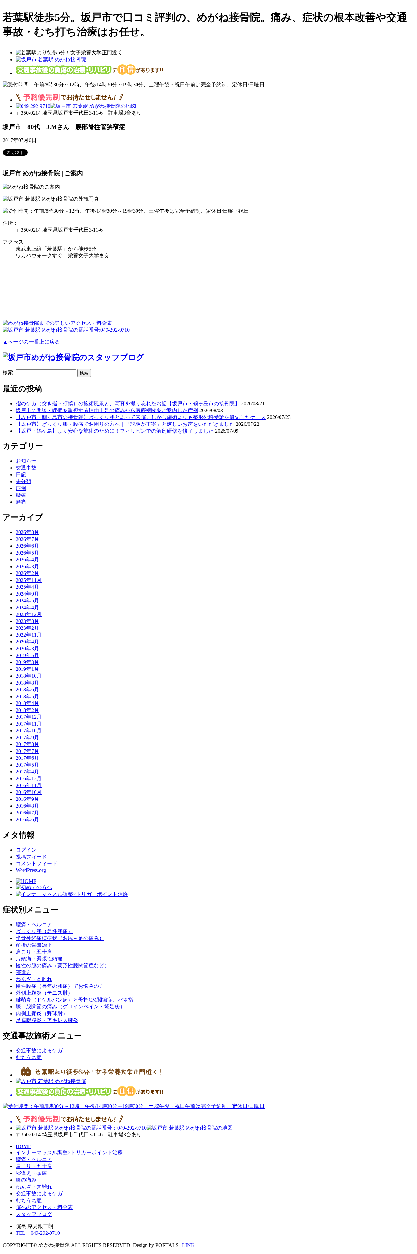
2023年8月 (27, 621)
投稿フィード (31, 856)
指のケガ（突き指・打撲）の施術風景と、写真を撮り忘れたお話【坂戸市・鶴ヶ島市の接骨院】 (128, 403)
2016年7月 (27, 812)
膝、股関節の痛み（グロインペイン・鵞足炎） (70, 1006)
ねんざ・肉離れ (34, 979)
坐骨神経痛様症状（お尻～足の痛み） (60, 938)
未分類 (23, 481)
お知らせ (26, 461)
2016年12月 (29, 778)
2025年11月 (29, 580)
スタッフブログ (34, 1214)
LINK (188, 1245)
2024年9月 (27, 594)
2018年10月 (29, 676)
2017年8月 (27, 744)
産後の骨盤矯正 (34, 945)
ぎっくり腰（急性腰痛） (44, 931)
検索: (8, 372)
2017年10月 (29, 730)
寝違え (23, 972)
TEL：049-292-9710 (38, 1233)
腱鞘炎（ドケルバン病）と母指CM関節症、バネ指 (74, 999)
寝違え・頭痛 (31, 1173)
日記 (21, 474)
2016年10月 (29, 792)
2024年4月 (27, 607)
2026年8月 (27, 532)
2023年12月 (29, 614)
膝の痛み (26, 1180)
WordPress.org (31, 870)
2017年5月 (27, 765)
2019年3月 (27, 662)
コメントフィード (36, 863)
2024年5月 (27, 600)
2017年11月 (29, 724)
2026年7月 (27, 539)
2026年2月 (27, 573)
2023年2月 (27, 628)
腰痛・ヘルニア (34, 924)
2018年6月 (27, 689)
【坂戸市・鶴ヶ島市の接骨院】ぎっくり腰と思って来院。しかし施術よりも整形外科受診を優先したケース (141, 417)
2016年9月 (27, 799)
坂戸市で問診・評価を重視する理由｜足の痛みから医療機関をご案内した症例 (107, 410)
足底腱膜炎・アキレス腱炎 (47, 1020)
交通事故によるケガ (39, 1050)
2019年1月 (27, 669)
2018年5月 (27, 696)
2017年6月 (27, 758)
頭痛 (21, 502)
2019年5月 (27, 655)
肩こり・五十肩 (34, 952)
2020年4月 (27, 641)
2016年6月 (27, 819)
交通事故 (26, 467)
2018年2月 (27, 710)
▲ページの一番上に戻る (31, 342)
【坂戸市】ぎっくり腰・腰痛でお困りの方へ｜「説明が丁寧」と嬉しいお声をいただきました (125, 424)
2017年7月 (27, 751)
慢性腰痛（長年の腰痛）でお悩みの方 (60, 986)
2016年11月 (29, 785)
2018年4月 (27, 703)
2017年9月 (27, 737)
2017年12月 (29, 717)
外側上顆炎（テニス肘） (44, 993)
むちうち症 (29, 1057)
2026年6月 (27, 546)
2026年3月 (27, 566)
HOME (23, 1146)
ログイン (26, 850)
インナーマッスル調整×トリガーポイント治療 (69, 1152)
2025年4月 (27, 587)
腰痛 (21, 495)
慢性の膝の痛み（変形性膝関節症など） (62, 965)
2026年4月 (27, 559)
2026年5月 (27, 552)
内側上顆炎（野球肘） (42, 1013)
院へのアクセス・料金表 (44, 1207)
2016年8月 (27, 806)
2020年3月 (27, 648)
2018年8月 (27, 682)
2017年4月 (27, 771)
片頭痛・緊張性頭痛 (39, 958)
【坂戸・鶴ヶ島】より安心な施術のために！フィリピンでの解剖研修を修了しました (115, 431)
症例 (21, 488)
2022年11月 (29, 635)
